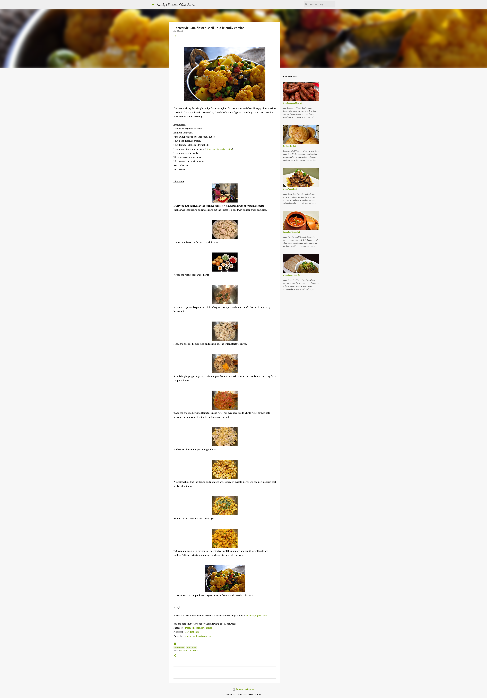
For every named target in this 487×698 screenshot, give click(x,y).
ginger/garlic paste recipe (219, 149)
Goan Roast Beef (290, 189)
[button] (175, 36)
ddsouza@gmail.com (256, 615)
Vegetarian (191, 647)
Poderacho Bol (289, 146)
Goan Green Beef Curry (292, 275)
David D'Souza (192, 632)
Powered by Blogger (245, 689)
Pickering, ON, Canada (189, 650)
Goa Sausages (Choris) (292, 103)
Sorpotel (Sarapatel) (291, 232)
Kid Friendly (179, 647)
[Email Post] (175, 644)
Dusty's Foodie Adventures (176, 4)
